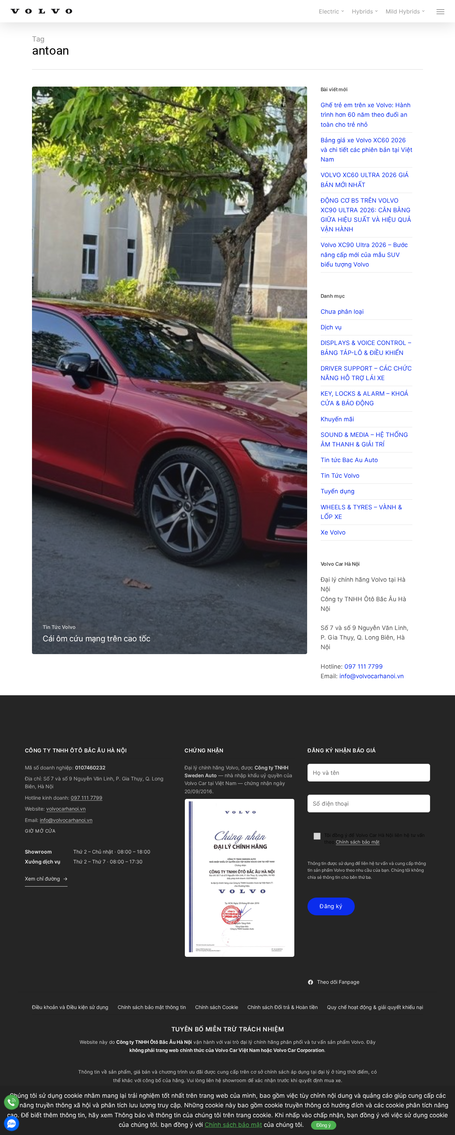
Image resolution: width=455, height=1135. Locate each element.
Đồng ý (323, 1125)
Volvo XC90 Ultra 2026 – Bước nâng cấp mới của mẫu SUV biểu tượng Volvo (364, 254)
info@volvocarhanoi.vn (371, 676)
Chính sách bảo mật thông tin (152, 1007)
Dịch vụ (331, 327)
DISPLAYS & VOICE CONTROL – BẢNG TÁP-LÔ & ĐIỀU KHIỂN (366, 347)
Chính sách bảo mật (358, 842)
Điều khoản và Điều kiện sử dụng (70, 1007)
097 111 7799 (363, 666)
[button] (441, 11)
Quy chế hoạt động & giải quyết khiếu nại (375, 1007)
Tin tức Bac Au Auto (349, 460)
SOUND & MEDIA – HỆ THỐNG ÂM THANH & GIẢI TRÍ (364, 439)
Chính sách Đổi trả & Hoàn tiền (282, 1007)
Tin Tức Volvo (59, 627)
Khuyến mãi (337, 419)
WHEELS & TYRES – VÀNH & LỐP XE (361, 512)
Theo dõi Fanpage (338, 982)
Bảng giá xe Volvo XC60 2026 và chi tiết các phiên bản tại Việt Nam (366, 150)
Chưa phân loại (342, 311)
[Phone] (12, 1102)
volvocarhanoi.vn (66, 809)
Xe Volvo (333, 532)
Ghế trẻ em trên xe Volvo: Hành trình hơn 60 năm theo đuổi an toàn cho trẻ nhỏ (366, 115)
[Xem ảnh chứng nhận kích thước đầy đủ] (239, 878)
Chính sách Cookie (216, 1007)
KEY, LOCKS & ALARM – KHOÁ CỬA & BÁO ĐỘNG (364, 398)
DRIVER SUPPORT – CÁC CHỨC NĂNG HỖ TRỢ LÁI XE (366, 373)
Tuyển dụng (337, 491)
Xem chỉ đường (42, 879)
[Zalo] (12, 1123)
